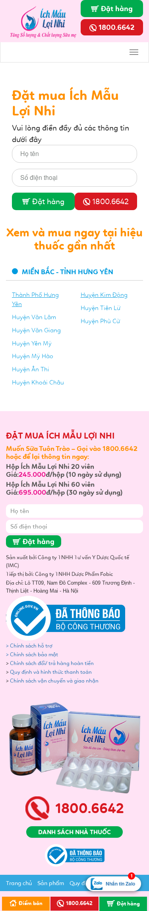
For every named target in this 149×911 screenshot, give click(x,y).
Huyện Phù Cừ (100, 321)
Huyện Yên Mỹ (32, 343)
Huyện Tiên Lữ (100, 308)
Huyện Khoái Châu (38, 382)
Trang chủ (19, 883)
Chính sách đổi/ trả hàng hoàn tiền (52, 663)
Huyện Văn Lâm (34, 317)
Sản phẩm (50, 883)
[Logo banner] (45, 20)
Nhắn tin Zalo (120, 881)
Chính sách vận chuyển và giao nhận (55, 680)
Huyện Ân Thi (30, 369)
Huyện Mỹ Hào (32, 356)
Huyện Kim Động (104, 294)
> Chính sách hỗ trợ (30, 645)
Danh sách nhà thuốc (74, 832)
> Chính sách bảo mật (32, 654)
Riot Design (33, 10)
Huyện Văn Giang (36, 330)
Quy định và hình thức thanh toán (51, 672)
